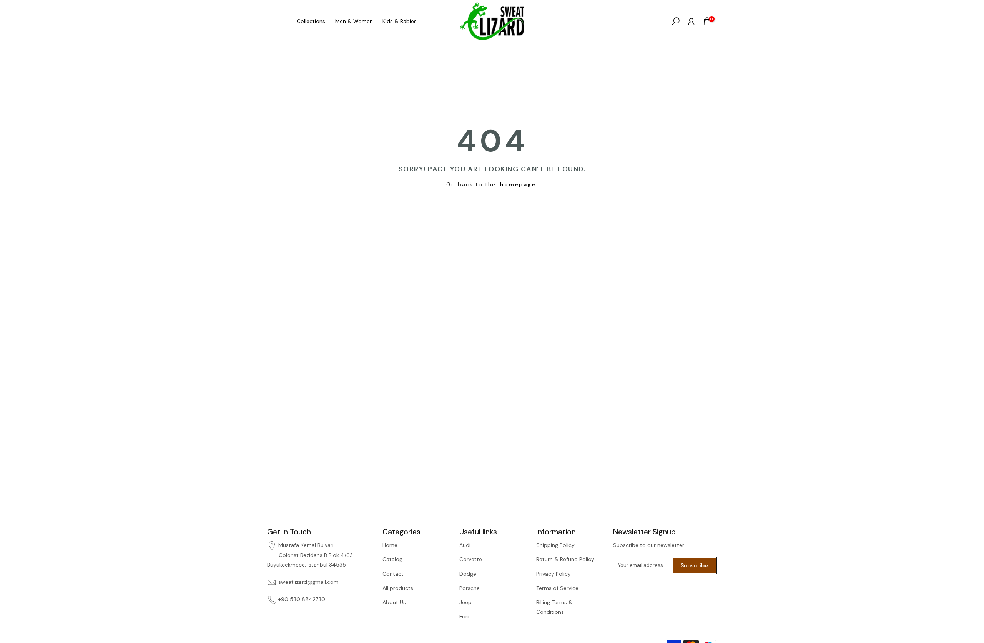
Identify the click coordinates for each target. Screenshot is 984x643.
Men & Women (354, 21)
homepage (518, 184)
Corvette (470, 559)
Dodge (467, 573)
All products (397, 588)
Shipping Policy (555, 545)
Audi (464, 545)
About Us (394, 602)
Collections (311, 21)
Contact (393, 573)
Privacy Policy (553, 573)
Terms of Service (557, 588)
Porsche (469, 588)
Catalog (392, 559)
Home (389, 545)
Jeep (465, 602)
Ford (465, 616)
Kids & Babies (399, 21)
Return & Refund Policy (565, 559)
